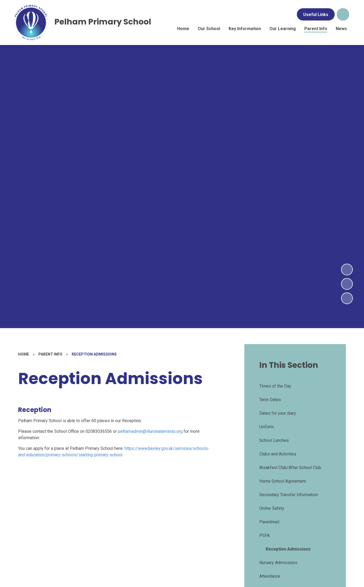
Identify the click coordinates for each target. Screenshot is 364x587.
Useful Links (315, 14)
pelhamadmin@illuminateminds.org (150, 431)
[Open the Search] (343, 14)
